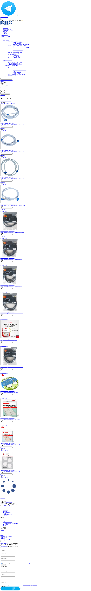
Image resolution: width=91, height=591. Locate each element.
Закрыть (2, 530)
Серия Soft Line (16, 53)
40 (2, 496)
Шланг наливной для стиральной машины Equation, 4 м (12, 124)
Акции (4, 76)
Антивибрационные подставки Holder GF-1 (9, 392)
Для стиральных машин (13, 68)
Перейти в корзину (4, 543)
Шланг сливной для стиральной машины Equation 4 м (11, 367)
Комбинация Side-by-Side (18, 58)
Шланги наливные (17, 72)
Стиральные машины (7, 61)
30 (1, 496)
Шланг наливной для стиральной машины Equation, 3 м (12, 151)
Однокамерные (11, 48)
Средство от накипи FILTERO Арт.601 (8, 340)
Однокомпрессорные (17, 42)
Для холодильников (12, 75)
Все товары (2, 95)
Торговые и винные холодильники (10, 65)
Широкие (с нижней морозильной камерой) (17, 45)
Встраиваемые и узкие (12, 54)
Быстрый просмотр (10, 123)
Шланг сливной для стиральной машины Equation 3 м (11, 286)
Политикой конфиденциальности (7, 506)
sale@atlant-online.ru (8, 505)
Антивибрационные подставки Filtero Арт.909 (10, 419)
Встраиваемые (16, 55)
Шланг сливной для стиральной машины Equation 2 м (11, 313)
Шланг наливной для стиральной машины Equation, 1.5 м (12, 205)
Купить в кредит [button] (3, 130)
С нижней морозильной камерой (15, 41)
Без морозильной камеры (18, 50)
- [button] (0, 126)
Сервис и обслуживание (8, 30)
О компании (5, 28)
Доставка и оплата (7, 29)
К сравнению (3, 123)
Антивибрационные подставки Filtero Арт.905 (10, 444)
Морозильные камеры (7, 60)
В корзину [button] (2, 128)
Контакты (5, 33)
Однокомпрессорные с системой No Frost (21, 44)
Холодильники (6, 40)
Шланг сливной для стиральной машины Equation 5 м (11, 259)
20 (0, 495)
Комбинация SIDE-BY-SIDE (14, 57)
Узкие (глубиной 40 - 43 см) (14, 63)
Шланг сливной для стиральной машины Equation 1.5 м (12, 232)
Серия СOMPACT (17, 56)
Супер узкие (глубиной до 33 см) (15, 64)
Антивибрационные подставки (19, 70)
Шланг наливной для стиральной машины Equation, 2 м (12, 178)
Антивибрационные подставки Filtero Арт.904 (10, 471)
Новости (5, 31)
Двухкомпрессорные (17, 43)
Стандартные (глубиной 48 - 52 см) (15, 62)
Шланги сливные (16, 73)
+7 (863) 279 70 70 (4, 17)
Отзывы (4, 32)
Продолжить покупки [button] (13, 543)
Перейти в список (4, 546)
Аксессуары (5, 66)
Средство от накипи (17, 71)
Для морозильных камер (13, 67)
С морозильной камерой (18, 51)
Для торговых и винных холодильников (16, 74)
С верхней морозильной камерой (15, 52)
